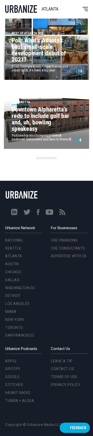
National (14, 240)
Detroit (12, 179)
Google (12, 377)
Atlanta (13, 256)
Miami (9, 195)
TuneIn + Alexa (19, 401)
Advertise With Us (69, 256)
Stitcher (14, 385)
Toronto (13, 211)
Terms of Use (64, 377)
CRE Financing (64, 240)
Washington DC (19, 171)
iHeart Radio (17, 393)
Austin (12, 264)
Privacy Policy (65, 385)
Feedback (78, 428)
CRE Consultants (68, 248)
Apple (11, 361)
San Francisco (18, 219)
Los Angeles (16, 187)
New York (13, 203)
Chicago (13, 272)
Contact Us (62, 369)
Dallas (11, 163)
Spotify (13, 369)
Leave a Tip (62, 361)
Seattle (13, 248)
